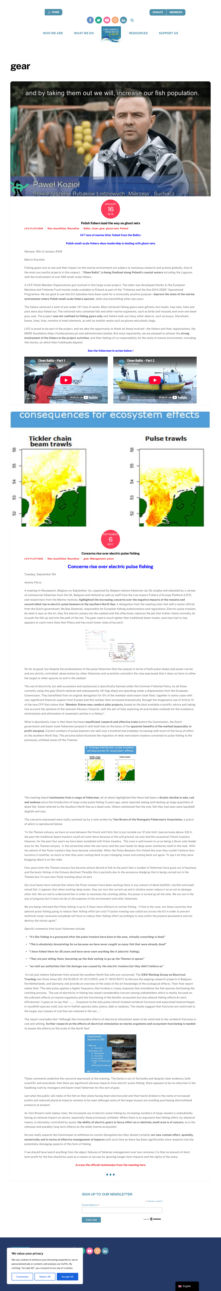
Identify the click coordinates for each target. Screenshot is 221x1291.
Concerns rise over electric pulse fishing (110, 553)
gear (102, 228)
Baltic (87, 228)
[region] (45, 1266)
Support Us (168, 33)
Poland (124, 228)
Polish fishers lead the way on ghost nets (110, 223)
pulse (110, 558)
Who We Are (53, 33)
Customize (22, 1276)
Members (176, 12)
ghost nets (112, 228)
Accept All (67, 1276)
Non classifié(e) (56, 228)
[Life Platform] (111, 34)
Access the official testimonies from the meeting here (110, 1165)
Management (98, 558)
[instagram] (115, 20)
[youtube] (106, 20)
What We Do (84, 33)
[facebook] (90, 20)
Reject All (45, 1276)
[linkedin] (123, 20)
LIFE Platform (33, 228)
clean (95, 228)
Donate (158, 12)
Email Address (90, 1205)
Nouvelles (73, 228)
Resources (138, 33)
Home (55, 12)
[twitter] (98, 20)
